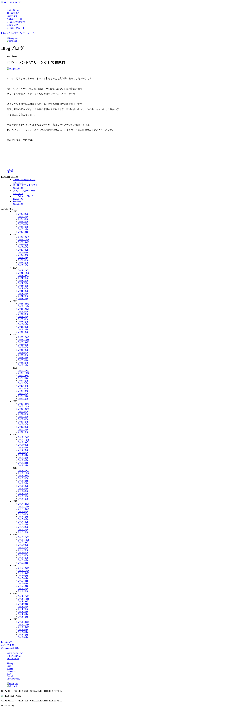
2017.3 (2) (23, 527)
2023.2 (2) (23, 329)
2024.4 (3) (23, 291)
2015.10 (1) (23, 573)
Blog (9, 673)
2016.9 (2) (23, 545)
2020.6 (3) (23, 419)
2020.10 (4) (23, 409)
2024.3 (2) (23, 293)
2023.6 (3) (23, 319)
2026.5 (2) (23, 221)
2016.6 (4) (23, 552)
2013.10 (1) (23, 627)
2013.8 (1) (23, 632)
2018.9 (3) (23, 478)
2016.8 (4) (23, 547)
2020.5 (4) (23, 421)
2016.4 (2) (23, 557)
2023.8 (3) (23, 314)
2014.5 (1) (23, 611)
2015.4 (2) (23, 588)
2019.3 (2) (23, 460)
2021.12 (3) (23, 370)
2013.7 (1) (23, 634)
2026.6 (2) (23, 219)
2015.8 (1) (23, 578)
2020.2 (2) (23, 429)
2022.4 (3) (23, 357)
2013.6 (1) (23, 637)
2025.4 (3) (23, 257)
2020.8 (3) (23, 414)
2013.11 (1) (23, 624)
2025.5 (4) (23, 255)
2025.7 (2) (23, 250)
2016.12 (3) (23, 537)
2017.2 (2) (23, 529)
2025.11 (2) (23, 239)
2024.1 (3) (23, 298)
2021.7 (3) (23, 383)
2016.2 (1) (23, 563)
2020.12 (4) (23, 404)
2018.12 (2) (23, 470)
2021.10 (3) (23, 375)
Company (11, 671)
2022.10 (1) (23, 342)
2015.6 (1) (23, 583)
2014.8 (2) (23, 606)
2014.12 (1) (23, 596)
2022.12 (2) (23, 337)
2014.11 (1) (23, 599)
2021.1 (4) (23, 398)
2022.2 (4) (23, 362)
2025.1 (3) (23, 265)
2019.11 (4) (23, 439)
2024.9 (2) (23, 278)
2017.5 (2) (23, 522)
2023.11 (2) (23, 306)
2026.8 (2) (23, 214)
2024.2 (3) (23, 296)
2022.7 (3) (23, 350)
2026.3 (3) (23, 226)
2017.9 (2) (23, 511)
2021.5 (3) (23, 388)
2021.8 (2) (23, 380)
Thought (11, 663)
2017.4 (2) (23, 524)
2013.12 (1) (23, 622)
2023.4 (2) (23, 324)
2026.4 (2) (23, 224)
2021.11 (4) (23, 373)
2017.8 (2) (23, 514)
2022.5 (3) (23, 355)
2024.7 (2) (23, 283)
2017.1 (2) (23, 532)
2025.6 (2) (23, 252)
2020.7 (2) (23, 416)
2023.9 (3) (23, 311)
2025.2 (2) (23, 262)
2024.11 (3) (23, 273)
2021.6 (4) (23, 386)
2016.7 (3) (23, 550)
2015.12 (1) (23, 568)
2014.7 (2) (23, 609)
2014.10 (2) (23, 601)
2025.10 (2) (23, 242)
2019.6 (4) (23, 452)
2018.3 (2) (23, 493)
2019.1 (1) (23, 465)
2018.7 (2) (23, 483)
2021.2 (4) (23, 396)
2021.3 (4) (23, 393)
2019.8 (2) (23, 447)
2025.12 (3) (23, 237)
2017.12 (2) (23, 504)
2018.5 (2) (23, 488)
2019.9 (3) (23, 445)
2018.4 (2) (23, 491)
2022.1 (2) (23, 365)
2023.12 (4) (23, 303)
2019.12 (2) (23, 437)
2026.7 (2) (23, 216)
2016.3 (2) (23, 560)
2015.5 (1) (23, 586)
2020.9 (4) (23, 411)
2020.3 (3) (23, 427)
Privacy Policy (13, 678)
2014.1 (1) (23, 616)
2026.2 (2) (23, 229)
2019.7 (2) (23, 450)
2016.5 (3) (23, 555)
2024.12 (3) (23, 270)
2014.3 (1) (23, 614)
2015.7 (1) (23, 581)
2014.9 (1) (23, 604)
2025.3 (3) (23, 260)
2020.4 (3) (23, 424)
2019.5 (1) (23, 455)
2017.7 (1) (23, 516)
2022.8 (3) (23, 347)
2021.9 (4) (23, 378)
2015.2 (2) (23, 591)
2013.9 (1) (23, 629)
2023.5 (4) (23, 321)
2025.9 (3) (23, 244)
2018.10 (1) (23, 475)
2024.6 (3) (23, 286)
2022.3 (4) (23, 360)
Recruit (10, 676)
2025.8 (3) (23, 247)
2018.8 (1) (23, 481)
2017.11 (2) (23, 506)
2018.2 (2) (23, 496)
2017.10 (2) (23, 509)
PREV (10, 172)
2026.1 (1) (23, 232)
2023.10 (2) (23, 309)
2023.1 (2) (23, 332)
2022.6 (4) (23, 352)
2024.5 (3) (23, 288)
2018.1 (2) (23, 498)
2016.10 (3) (23, 542)
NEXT (10, 169)
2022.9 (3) (23, 345)
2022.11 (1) (23, 339)
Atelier (10, 668)
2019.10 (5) (23, 442)
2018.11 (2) (23, 473)
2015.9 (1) (23, 575)
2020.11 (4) (23, 406)
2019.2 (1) (23, 463)
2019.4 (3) (23, 457)
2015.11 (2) (23, 570)
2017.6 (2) (23, 519)
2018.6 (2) (23, 486)
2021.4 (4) (23, 391)
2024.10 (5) (23, 275)
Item (9, 666)
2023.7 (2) (23, 316)
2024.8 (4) (23, 280)
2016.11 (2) (23, 540)
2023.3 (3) (23, 327)
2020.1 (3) (23, 432)
